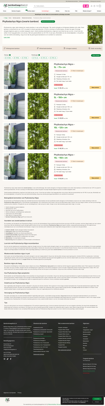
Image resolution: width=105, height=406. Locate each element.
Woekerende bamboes (38, 354)
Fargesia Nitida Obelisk (63, 329)
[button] (99, 6)
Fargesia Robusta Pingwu (64, 340)
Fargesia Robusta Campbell (64, 338)
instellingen (83, 402)
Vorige (5, 17)
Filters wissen (96, 55)
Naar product (95, 87)
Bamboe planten (16, 17)
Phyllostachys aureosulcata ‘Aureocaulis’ (43, 329)
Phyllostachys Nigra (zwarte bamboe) (42, 336)
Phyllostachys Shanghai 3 (39, 340)
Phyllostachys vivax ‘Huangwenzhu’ (41, 344)
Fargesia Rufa (61, 344)
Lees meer (7, 37)
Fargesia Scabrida (62, 347)
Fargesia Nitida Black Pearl (64, 331)
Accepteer (97, 398)
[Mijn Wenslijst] (97, 6)
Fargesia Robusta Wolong (64, 342)
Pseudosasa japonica (38, 349)
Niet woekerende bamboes (64, 350)
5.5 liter (9, 57)
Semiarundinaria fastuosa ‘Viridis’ (41, 351)
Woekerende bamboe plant (48, 21)
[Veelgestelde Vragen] (94, 6)
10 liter (17, 57)
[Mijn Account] (92, 6)
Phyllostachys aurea (38, 327)
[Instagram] (4, 359)
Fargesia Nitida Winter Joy (64, 336)
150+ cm (54, 57)
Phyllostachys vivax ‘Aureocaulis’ (41, 342)
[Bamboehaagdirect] (7, 400)
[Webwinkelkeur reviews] (86, 6)
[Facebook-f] (10, 359)
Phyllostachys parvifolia (39, 338)
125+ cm (45, 57)
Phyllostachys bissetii (38, 334)
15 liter (25, 57)
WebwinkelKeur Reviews (54, 404)
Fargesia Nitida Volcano (63, 334)
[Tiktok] (7, 359)
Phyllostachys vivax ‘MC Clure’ (40, 347)
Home (10, 17)
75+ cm (36, 57)
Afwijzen (97, 401)
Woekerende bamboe (27, 17)
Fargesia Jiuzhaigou (63, 327)
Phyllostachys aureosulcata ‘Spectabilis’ (42, 331)
